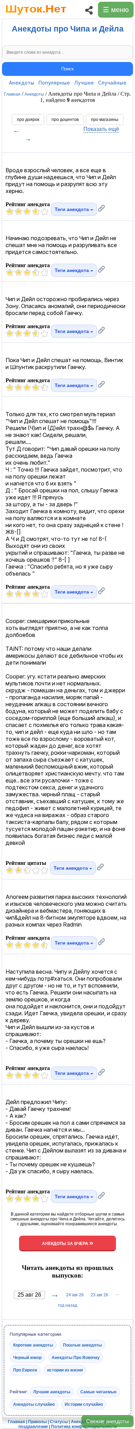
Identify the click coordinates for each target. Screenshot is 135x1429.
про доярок (28, 119)
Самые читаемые (98, 1391)
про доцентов (65, 119)
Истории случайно (84, 1404)
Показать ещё (101, 129)
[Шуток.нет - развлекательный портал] (36, 16)
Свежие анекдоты (107, 1421)
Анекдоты (21, 83)
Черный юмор (27, 1357)
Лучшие (84, 83)
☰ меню (116, 10)
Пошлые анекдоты (82, 1345)
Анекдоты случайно (34, 1404)
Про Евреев (25, 1370)
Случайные (112, 83)
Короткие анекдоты (33, 1345)
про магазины (104, 119)
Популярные (54, 83)
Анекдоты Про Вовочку (76, 1357)
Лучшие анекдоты (51, 1391)
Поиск (67, 68)
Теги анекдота (72, 209)
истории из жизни (65, 1370)
